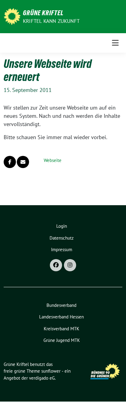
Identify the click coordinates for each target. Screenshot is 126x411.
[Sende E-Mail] (23, 162)
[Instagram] (70, 265)
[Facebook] (56, 265)
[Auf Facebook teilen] (10, 162)
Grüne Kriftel (43, 13)
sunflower (51, 371)
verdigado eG (42, 378)
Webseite (52, 160)
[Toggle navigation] (115, 43)
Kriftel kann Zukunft (51, 21)
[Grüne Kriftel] (12, 15)
